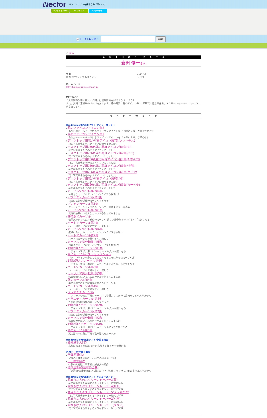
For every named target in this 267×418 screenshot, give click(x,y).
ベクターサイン (98, 11)
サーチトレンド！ (89, 39)
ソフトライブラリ (60, 11)
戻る (71, 53)
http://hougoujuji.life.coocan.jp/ (82, 87)
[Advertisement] (133, 24)
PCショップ (79, 11)
